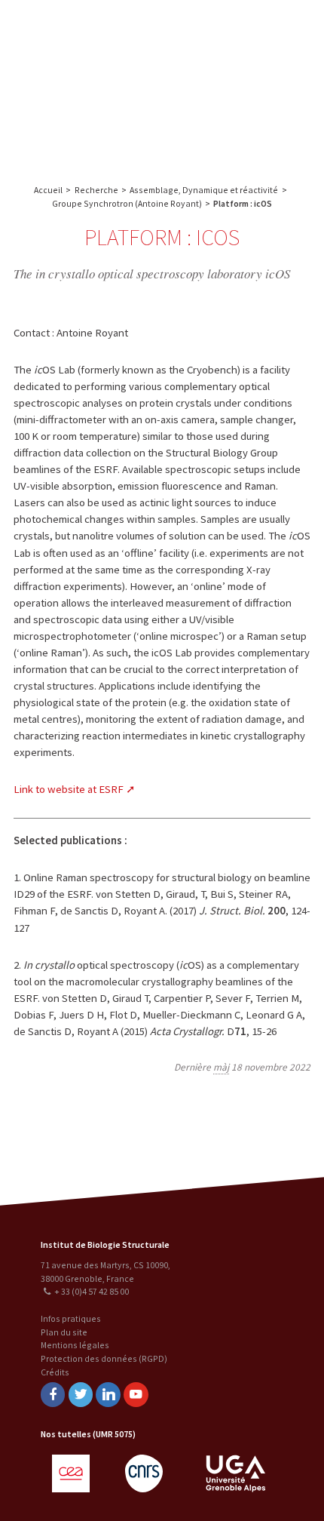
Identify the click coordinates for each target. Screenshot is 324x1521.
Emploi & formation (235, 118)
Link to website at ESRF (69, 789)
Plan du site (64, 1332)
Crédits (55, 1372)
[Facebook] (53, 1394)
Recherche (275, 28)
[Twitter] (81, 1394)
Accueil (48, 189)
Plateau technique (235, 58)
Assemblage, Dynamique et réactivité (204, 189)
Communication (236, 88)
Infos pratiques (71, 1318)
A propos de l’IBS (206, 28)
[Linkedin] (108, 1394)
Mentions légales (75, 1344)
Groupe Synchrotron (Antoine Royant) (127, 203)
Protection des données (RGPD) (104, 1358)
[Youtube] (136, 1394)
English (90, 84)
